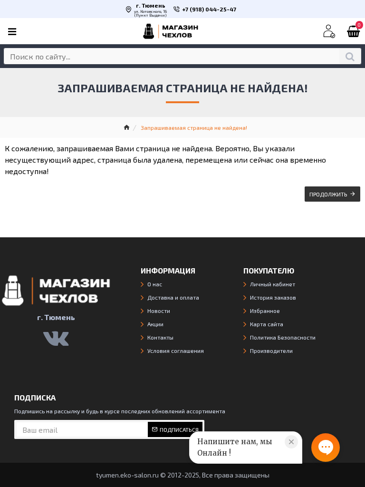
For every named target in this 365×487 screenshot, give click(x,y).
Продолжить (328, 194)
